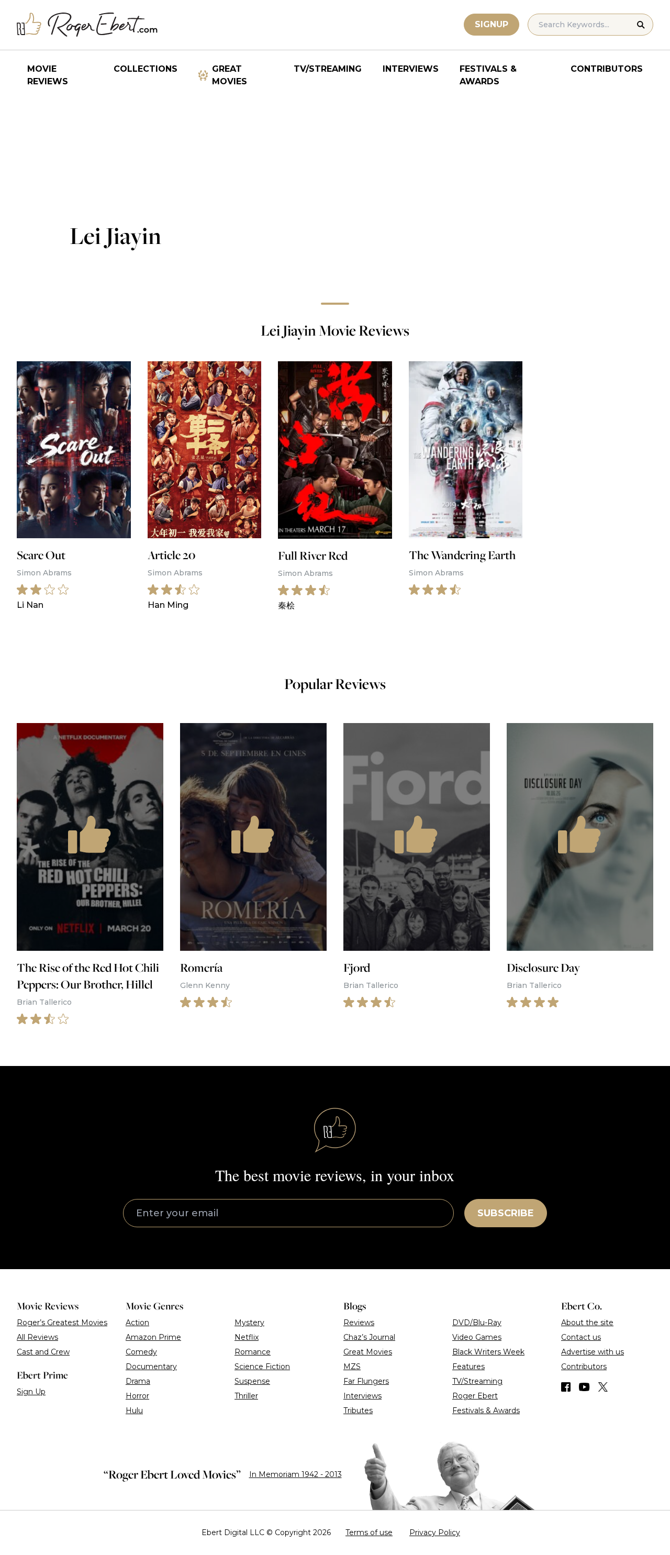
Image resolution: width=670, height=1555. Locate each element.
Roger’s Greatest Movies (62, 1322)
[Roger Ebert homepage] (87, 25)
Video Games (476, 1337)
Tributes (358, 1410)
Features (468, 1366)
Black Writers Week (488, 1352)
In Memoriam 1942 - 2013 (295, 1474)
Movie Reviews (47, 75)
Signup (491, 24)
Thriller (246, 1396)
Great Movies (229, 75)
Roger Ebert (475, 1396)
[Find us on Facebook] (566, 1387)
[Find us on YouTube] (584, 1387)
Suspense (252, 1381)
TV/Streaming (328, 69)
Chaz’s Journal (369, 1337)
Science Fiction (262, 1366)
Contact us (581, 1337)
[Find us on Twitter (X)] (603, 1387)
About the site (587, 1322)
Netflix (246, 1337)
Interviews (411, 69)
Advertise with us (592, 1352)
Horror (137, 1396)
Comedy (141, 1352)
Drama (138, 1381)
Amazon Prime (153, 1337)
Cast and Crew (43, 1352)
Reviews (358, 1322)
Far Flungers (366, 1381)
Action (137, 1322)
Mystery (249, 1322)
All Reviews (37, 1337)
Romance (252, 1352)
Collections (145, 69)
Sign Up (31, 1391)
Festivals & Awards (488, 75)
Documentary (151, 1366)
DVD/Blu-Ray (476, 1322)
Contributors (607, 69)
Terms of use (369, 1532)
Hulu (134, 1410)
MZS (352, 1366)
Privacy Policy (434, 1532)
